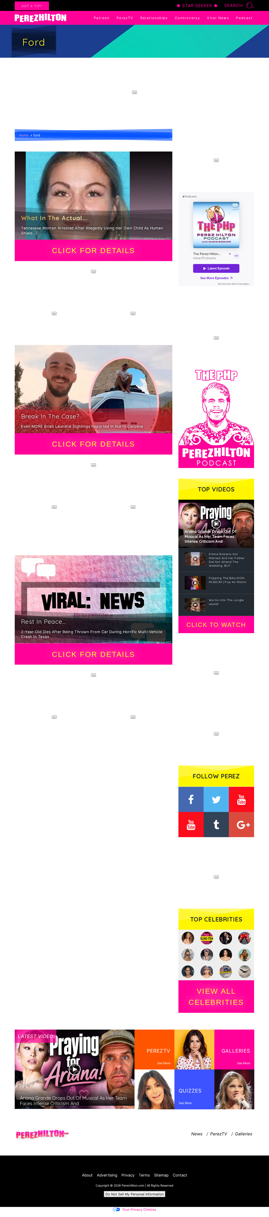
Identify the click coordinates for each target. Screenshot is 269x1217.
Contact (180, 1175)
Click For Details (93, 250)
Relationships (154, 18)
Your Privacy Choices (139, 1209)
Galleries (243, 1133)
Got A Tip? (32, 6)
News (196, 1133)
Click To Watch (216, 624)
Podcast (244, 18)
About (87, 1175)
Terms (144, 1175)
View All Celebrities (216, 996)
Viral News (218, 18)
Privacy (127, 1175)
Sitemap (161, 1175)
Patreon (102, 18)
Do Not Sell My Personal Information (134, 1194)
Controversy (187, 18)
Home (23, 135)
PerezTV (125, 18)
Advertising (107, 1175)
